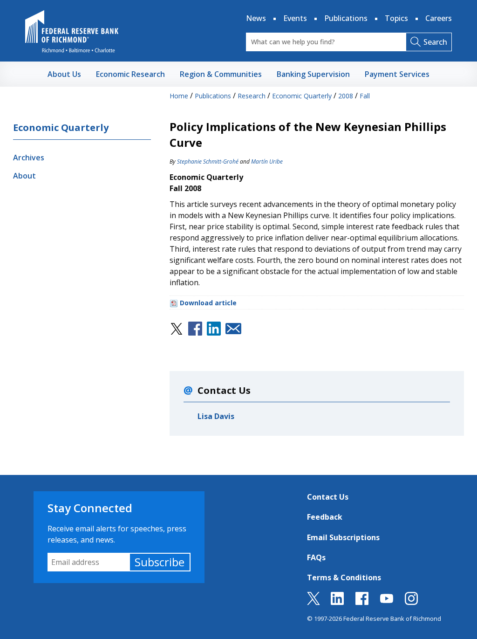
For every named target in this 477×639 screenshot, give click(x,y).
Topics (396, 18)
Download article (208, 302)
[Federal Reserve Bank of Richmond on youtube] (386, 602)
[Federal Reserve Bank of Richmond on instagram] (411, 602)
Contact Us (327, 497)
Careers (438, 18)
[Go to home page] (71, 31)
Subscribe (159, 562)
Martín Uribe (267, 161)
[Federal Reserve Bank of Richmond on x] (313, 602)
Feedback (324, 517)
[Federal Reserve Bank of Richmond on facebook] (361, 602)
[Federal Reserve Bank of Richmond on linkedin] (337, 602)
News (256, 18)
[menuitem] (64, 74)
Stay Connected (90, 507)
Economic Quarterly (61, 127)
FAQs (316, 557)
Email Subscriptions (343, 537)
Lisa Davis (216, 416)
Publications (346, 18)
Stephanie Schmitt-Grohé (207, 161)
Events (295, 18)
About (24, 176)
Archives (28, 157)
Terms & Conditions (344, 577)
